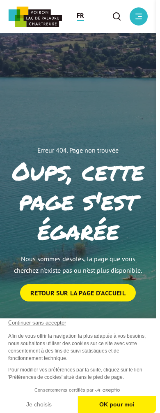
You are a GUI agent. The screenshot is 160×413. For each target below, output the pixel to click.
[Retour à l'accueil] (35, 16)
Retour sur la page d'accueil (78, 293)
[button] (80, 16)
